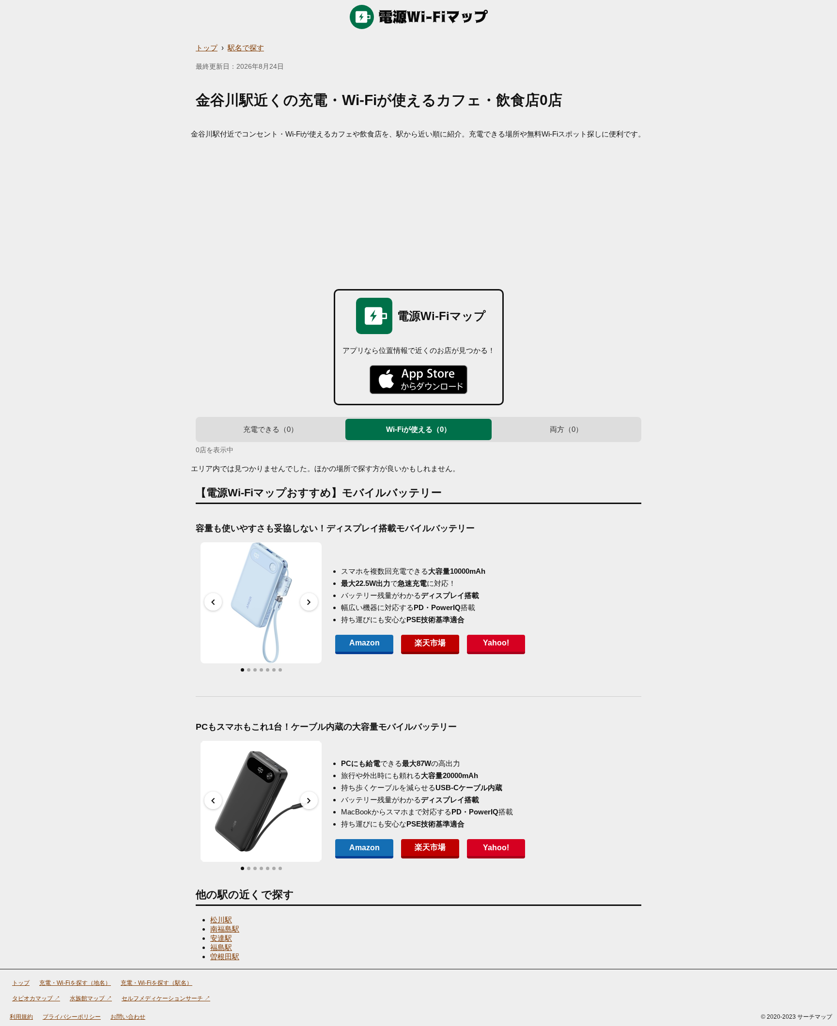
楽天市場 (430, 643)
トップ (206, 48)
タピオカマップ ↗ (36, 998)
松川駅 (221, 920)
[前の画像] (213, 602)
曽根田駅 (224, 956)
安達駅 (221, 938)
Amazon (364, 643)
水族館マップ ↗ (91, 998)
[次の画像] (309, 602)
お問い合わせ (127, 1016)
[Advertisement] (418, 211)
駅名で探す (246, 48)
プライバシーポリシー (72, 1016)
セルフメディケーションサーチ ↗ (166, 998)
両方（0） (566, 429)
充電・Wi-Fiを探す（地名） (75, 983)
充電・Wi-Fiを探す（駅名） (156, 983)
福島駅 (221, 947)
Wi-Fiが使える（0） (418, 429)
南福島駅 (224, 929)
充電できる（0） (270, 429)
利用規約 (21, 1016)
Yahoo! (496, 643)
